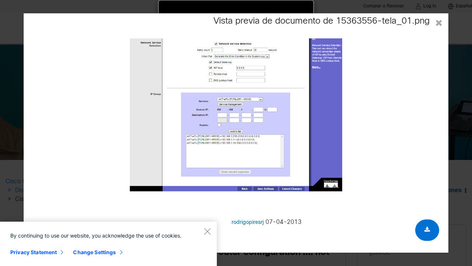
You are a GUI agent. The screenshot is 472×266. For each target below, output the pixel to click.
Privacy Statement (33, 252)
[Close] (207, 231)
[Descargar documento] (427, 230)
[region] (108, 244)
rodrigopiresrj (248, 222)
